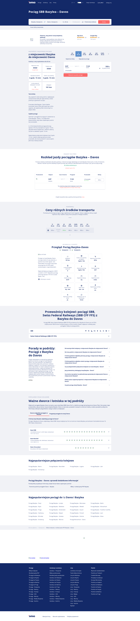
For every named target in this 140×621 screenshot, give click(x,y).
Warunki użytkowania (59, 616)
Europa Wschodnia (96, 580)
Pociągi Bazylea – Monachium (99, 506)
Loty (50, 2)
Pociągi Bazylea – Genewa (56, 516)
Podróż (93, 568)
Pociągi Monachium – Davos (78, 519)
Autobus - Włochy (55, 596)
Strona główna (33, 528)
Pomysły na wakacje (96, 578)
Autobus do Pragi (55, 587)
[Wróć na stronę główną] (33, 2)
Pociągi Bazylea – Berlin (97, 503)
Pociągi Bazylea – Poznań (77, 513)
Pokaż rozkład (35, 89)
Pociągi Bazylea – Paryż (35, 503)
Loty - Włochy (74, 599)
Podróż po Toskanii (96, 573)
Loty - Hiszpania (74, 587)
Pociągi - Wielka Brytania (36, 599)
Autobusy (45, 2)
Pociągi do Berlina (34, 582)
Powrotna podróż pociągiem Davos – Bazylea (41, 486)
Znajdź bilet (35, 70)
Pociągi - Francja (33, 592)
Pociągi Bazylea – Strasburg (36, 519)
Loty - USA (73, 596)
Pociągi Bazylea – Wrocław (36, 516)
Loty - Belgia (73, 594)
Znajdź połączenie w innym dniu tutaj (70, 187)
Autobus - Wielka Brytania (57, 599)
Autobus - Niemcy (55, 589)
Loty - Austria (74, 603)
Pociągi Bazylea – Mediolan (56, 506)
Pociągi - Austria (33, 601)
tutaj (83, 197)
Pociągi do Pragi (33, 585)
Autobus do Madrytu (55, 578)
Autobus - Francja (55, 592)
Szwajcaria (41, 528)
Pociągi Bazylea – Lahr (97, 466)
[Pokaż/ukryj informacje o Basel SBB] (109, 432)
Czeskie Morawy (95, 575)
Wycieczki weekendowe (97, 571)
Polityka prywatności (72, 616)
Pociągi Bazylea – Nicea (97, 516)
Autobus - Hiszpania (55, 571)
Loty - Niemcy (74, 589)
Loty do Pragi (74, 585)
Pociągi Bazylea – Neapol (56, 513)
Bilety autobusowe (55, 573)
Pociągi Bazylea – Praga (35, 510)
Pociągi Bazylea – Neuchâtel (57, 466)
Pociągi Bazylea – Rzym (35, 506)
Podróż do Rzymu (96, 587)
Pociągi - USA (32, 594)
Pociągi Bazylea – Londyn (56, 503)
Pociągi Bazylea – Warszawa (77, 503)
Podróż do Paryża (96, 589)
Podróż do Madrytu (96, 585)
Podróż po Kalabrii (96, 582)
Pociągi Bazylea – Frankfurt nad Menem (102, 510)
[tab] (70, 58)
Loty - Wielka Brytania (76, 601)
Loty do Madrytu (75, 575)
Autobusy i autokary (56, 568)
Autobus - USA (54, 594)
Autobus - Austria (55, 601)
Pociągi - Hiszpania (34, 587)
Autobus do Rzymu (55, 580)
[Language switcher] (80, 2)
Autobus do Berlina (55, 585)
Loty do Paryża (74, 580)
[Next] (108, 54)
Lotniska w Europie (75, 571)
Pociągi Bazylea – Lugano (77, 466)
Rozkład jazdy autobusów (57, 575)
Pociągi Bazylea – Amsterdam (57, 510)
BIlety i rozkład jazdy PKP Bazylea (80, 486)
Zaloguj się (108, 2)
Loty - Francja (74, 592)
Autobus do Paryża (55, 582)
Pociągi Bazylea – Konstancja (36, 469)
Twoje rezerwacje (90, 2)
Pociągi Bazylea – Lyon (97, 513)
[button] (66, 22)
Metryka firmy (46, 616)
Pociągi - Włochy (33, 596)
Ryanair (72, 606)
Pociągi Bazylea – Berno (35, 466)
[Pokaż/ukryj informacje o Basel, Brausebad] (109, 448)
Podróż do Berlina (96, 592)
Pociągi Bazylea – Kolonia (77, 516)
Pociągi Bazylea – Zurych (76, 510)
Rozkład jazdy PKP (34, 573)
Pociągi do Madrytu (34, 575)
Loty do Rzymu (74, 578)
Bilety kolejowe (33, 571)
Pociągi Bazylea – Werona (56, 519)
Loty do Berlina (74, 582)
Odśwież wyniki (69, 168)
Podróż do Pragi (95, 594)
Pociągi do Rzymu (34, 578)
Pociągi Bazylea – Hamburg (36, 513)
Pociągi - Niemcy (33, 589)
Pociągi (39, 2)
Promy (54, 2)
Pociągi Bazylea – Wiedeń (77, 506)
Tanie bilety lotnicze (76, 573)
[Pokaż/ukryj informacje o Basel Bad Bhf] (109, 440)
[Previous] (48, 225)
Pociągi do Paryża (34, 580)
